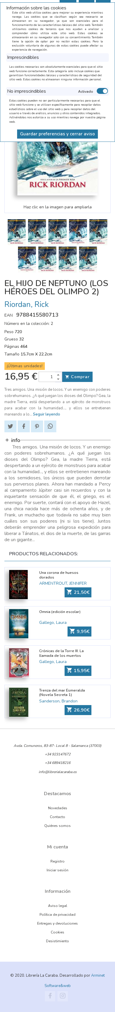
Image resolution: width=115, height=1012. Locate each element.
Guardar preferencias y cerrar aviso (57, 134)
